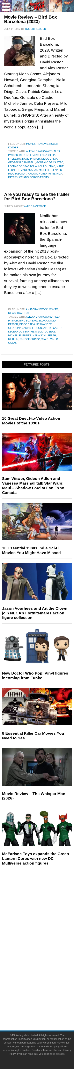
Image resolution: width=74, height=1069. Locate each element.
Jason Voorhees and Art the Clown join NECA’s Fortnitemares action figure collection (34, 613)
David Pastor (31, 158)
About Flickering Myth (45, 995)
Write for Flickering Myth (45, 1010)
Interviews (45, 926)
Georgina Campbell (21, 162)
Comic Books (45, 961)
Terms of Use (50, 1050)
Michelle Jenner (50, 170)
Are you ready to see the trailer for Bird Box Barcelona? (36, 196)
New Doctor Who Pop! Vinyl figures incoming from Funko (35, 675)
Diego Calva (49, 158)
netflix (57, 173)
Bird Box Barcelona (33, 155)
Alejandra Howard (39, 151)
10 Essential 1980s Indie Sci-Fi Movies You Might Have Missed (31, 550)
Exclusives (45, 934)
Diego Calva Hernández (35, 324)
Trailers (23, 313)
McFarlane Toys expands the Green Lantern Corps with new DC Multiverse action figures (35, 858)
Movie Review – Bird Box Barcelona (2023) (30, 19)
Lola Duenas (46, 166)
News (12, 313)
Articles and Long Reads (45, 919)
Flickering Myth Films (45, 982)
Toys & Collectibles (45, 975)
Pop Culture (45, 941)
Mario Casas (29, 170)
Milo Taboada (17, 173)
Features (45, 913)
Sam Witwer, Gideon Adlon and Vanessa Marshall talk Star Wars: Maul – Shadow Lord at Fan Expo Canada (33, 485)
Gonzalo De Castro (49, 162)
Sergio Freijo (39, 177)
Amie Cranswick (37, 309)
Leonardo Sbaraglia (22, 166)
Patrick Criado (18, 177)
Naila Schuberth (39, 173)
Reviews (42, 143)
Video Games (45, 968)
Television (45, 954)
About (45, 989)
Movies (31, 143)
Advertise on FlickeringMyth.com (45, 1003)
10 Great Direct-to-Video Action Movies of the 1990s (31, 420)
